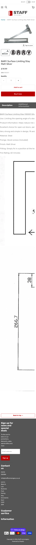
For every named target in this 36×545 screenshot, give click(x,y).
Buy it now (18, 94)
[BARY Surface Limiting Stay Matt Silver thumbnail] (5, 52)
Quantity (4, 76)
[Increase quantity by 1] (18, 80)
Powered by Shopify (18, 541)
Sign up (5, 458)
